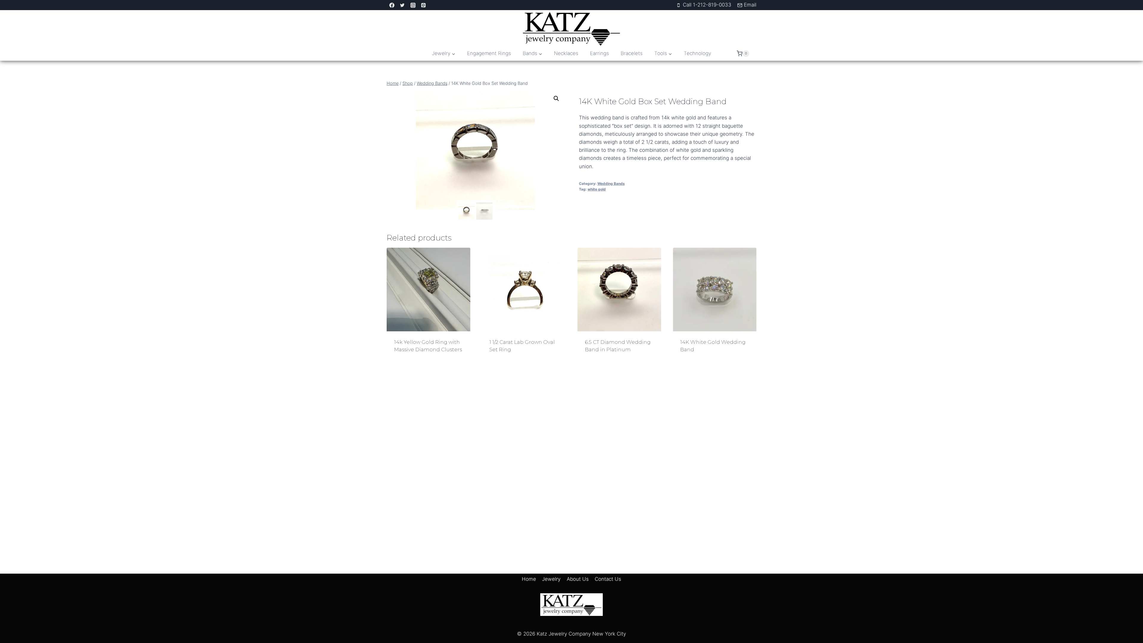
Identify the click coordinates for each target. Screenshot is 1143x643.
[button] (556, 98)
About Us (578, 579)
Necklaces (566, 53)
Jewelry (551, 579)
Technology (697, 53)
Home (529, 579)
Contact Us (608, 579)
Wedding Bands (611, 183)
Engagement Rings (489, 53)
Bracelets (632, 53)
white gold (597, 189)
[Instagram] (413, 5)
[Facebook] (392, 5)
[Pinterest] (424, 5)
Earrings (599, 53)
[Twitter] (402, 5)
